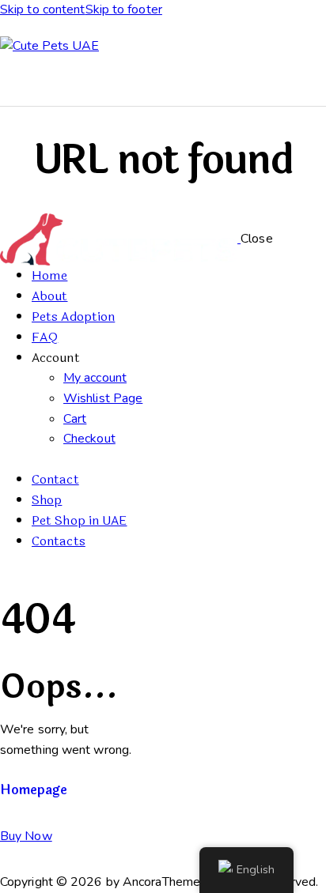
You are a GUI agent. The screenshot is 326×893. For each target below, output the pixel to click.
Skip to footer (123, 9)
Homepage (33, 790)
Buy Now (26, 836)
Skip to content (42, 9)
